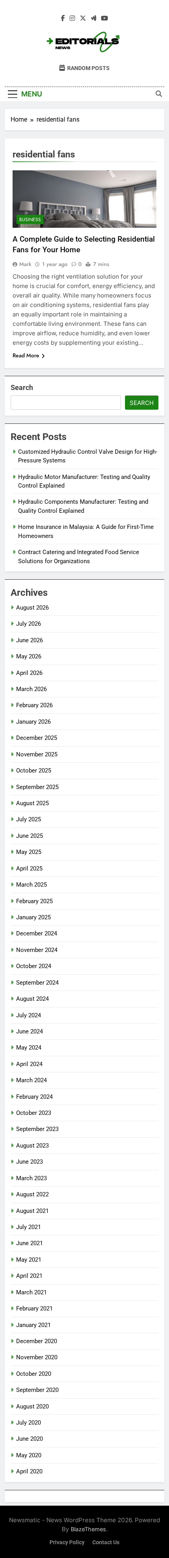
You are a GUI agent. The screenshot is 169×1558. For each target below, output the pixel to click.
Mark (25, 264)
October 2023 (33, 1112)
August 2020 (32, 1406)
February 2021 (34, 1308)
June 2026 (29, 640)
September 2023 (37, 1129)
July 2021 (28, 1227)
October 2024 (33, 966)
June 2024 (29, 1031)
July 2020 (28, 1422)
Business (30, 219)
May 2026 (28, 656)
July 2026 (28, 623)
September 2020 (37, 1390)
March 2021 (31, 1292)
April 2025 (29, 868)
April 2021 (29, 1275)
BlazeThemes (88, 1529)
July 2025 (28, 819)
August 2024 (32, 998)
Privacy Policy (67, 1542)
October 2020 (33, 1373)
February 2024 (34, 1096)
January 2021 (33, 1325)
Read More (26, 355)
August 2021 (32, 1210)
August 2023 (32, 1145)
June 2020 (29, 1438)
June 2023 (29, 1161)
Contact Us (105, 1542)
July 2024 (28, 1015)
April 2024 (29, 1064)
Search (22, 387)
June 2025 (29, 835)
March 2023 (31, 1178)
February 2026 (34, 705)
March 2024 (31, 1080)
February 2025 (34, 901)
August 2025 (32, 803)
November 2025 (36, 754)
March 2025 (31, 884)
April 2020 (29, 1471)
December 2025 (36, 737)
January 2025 (33, 917)
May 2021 (28, 1259)
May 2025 (28, 852)
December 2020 (36, 1341)
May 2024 (28, 1047)
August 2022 (32, 1194)
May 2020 (28, 1455)
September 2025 (37, 787)
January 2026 (33, 721)
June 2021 (29, 1243)
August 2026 (32, 607)
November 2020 (36, 1357)
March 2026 (31, 689)
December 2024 (36, 933)
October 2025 (33, 770)
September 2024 (37, 982)
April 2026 (29, 672)
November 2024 (36, 950)
